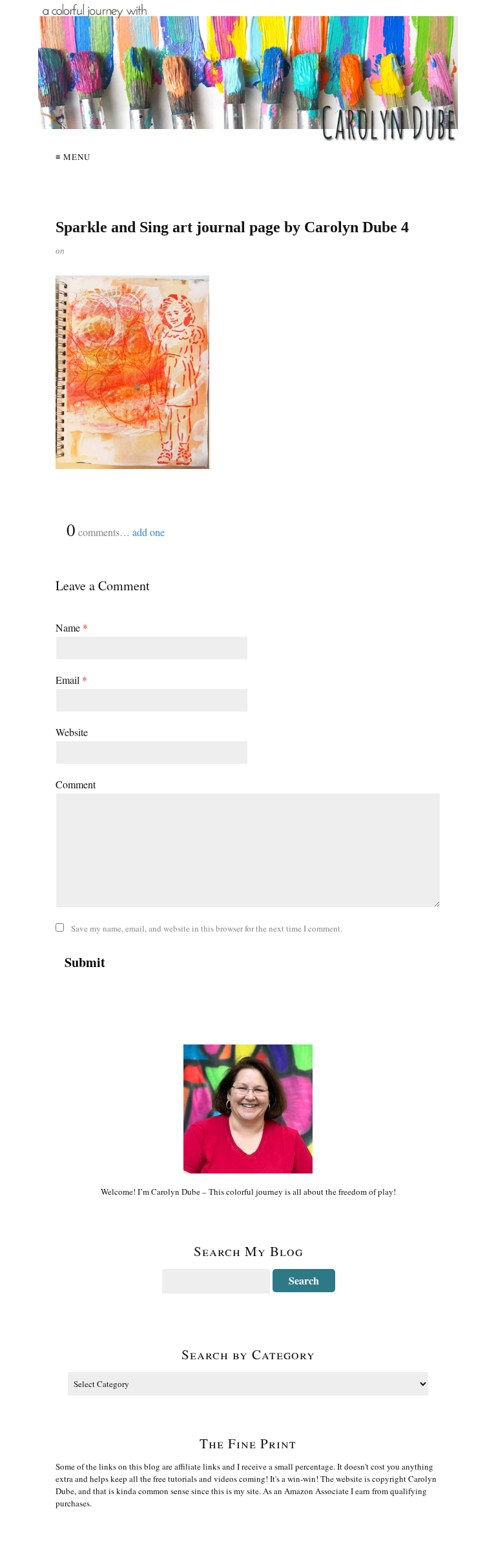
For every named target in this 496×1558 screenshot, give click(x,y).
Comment (76, 784)
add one (148, 532)
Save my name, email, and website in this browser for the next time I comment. (206, 928)
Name (72, 627)
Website (72, 732)
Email (71, 679)
